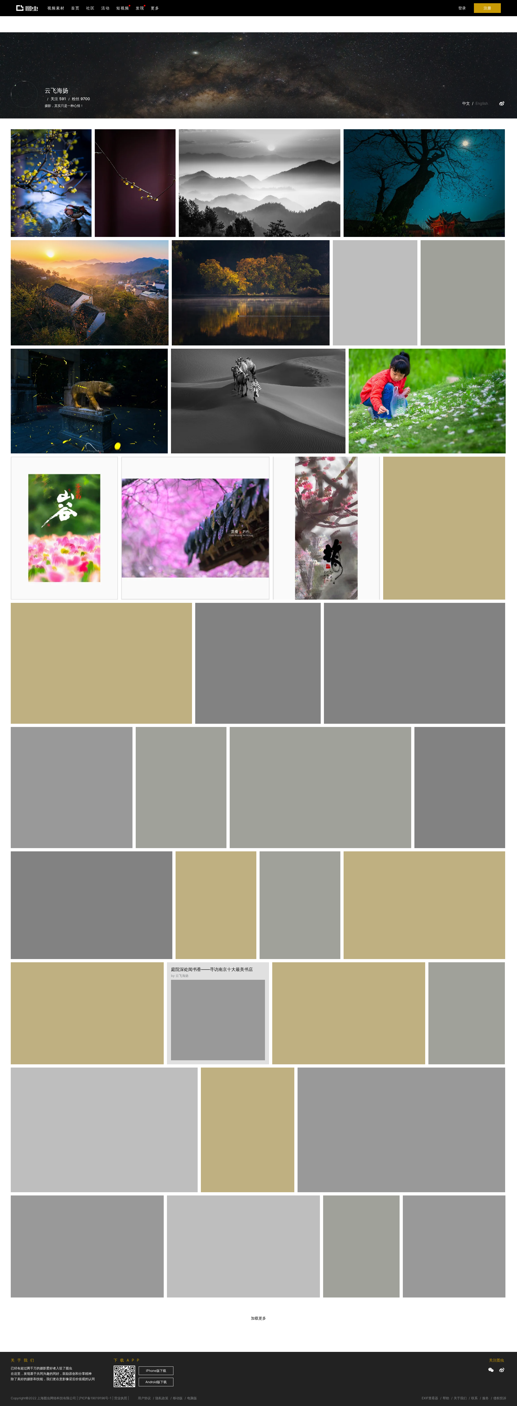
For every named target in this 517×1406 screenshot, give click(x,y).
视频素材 (56, 8)
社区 (90, 8)
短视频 (122, 8)
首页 (75, 8)
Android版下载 (156, 1382)
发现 (140, 8)
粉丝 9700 (81, 98)
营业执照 (120, 1398)
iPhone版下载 (156, 1371)
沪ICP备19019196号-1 (95, 1398)
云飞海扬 (25, 143)
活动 (105, 8)
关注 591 (58, 98)
